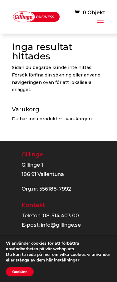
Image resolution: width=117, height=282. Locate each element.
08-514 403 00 (61, 216)
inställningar (66, 260)
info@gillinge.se (61, 225)
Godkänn (19, 271)
